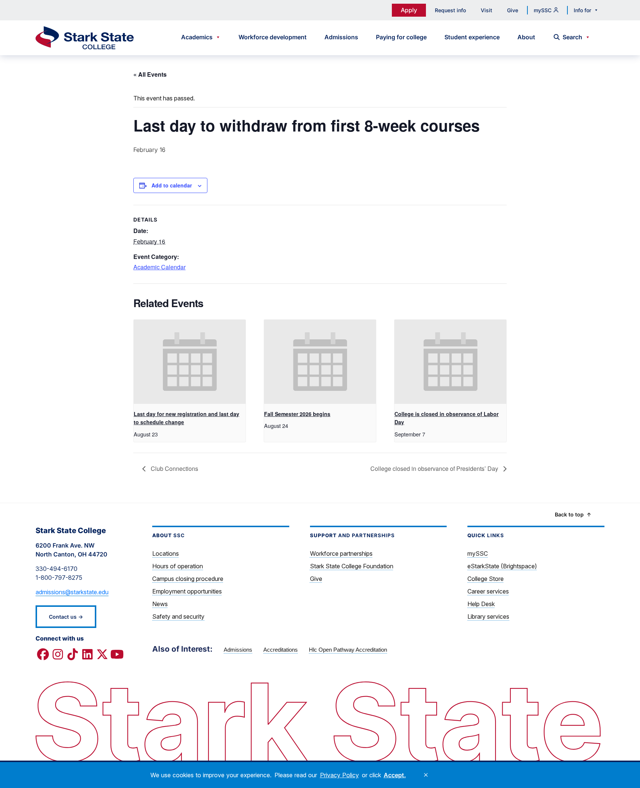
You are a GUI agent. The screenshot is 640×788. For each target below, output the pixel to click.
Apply (409, 10)
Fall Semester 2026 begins (297, 414)
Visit (486, 10)
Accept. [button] (395, 775)
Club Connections (173, 468)
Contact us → (66, 617)
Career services (488, 591)
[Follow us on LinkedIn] (87, 654)
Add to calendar (171, 185)
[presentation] (190, 361)
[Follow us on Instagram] (57, 654)
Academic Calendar (159, 267)
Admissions (341, 37)
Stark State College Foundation (351, 566)
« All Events (150, 74)
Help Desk (481, 604)
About (526, 37)
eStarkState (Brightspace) (502, 566)
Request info (450, 10)
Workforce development (273, 37)
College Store (485, 578)
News (160, 604)
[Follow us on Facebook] (43, 654)
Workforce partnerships (341, 553)
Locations (165, 553)
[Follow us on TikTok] (72, 654)
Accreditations (280, 649)
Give (512, 10)
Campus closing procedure (187, 578)
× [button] (426, 775)
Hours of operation (177, 566)
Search (572, 37)
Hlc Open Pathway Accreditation (348, 649)
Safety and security (178, 616)
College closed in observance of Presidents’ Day (435, 468)
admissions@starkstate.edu (72, 592)
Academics (197, 37)
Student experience (472, 37)
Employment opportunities (187, 591)
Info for (582, 10)
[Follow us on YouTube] (117, 654)
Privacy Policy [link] (339, 775)
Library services (488, 616)
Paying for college (401, 37)
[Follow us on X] (102, 654)
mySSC (542, 10)
